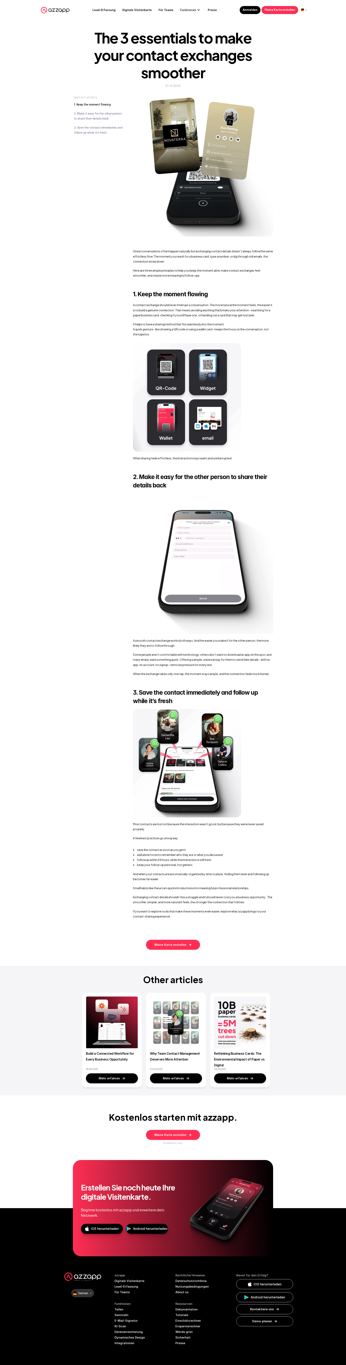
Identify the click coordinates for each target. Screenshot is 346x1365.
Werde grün (184, 1332)
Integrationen (124, 1343)
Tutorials (181, 1315)
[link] (112, 1078)
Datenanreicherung (129, 1332)
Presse (180, 1343)
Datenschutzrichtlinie (191, 1281)
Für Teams (122, 1292)
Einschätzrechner (188, 1320)
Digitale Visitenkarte (129, 1281)
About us (181, 1292)
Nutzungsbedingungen (192, 1286)
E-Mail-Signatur (126, 1320)
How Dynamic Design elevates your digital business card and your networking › (249, 933)
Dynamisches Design (130, 1337)
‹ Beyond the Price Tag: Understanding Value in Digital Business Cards (150, 933)
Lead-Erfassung (126, 1286)
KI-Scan (120, 1326)
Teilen (119, 1309)
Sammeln (121, 1315)
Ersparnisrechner (187, 1326)
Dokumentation (186, 1309)
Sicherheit (182, 1337)
